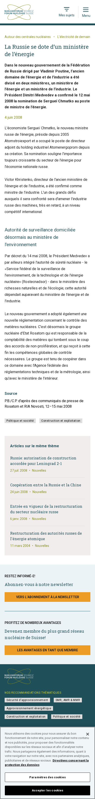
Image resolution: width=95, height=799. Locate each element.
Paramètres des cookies (47, 777)
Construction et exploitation (60, 420)
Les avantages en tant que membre (47, 650)
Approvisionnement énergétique (28, 708)
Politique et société (20, 420)
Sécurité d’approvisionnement (27, 700)
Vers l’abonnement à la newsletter (47, 597)
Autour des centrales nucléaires (28, 37)
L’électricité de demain (73, 37)
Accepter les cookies (47, 790)
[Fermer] (88, 734)
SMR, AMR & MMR (68, 700)
